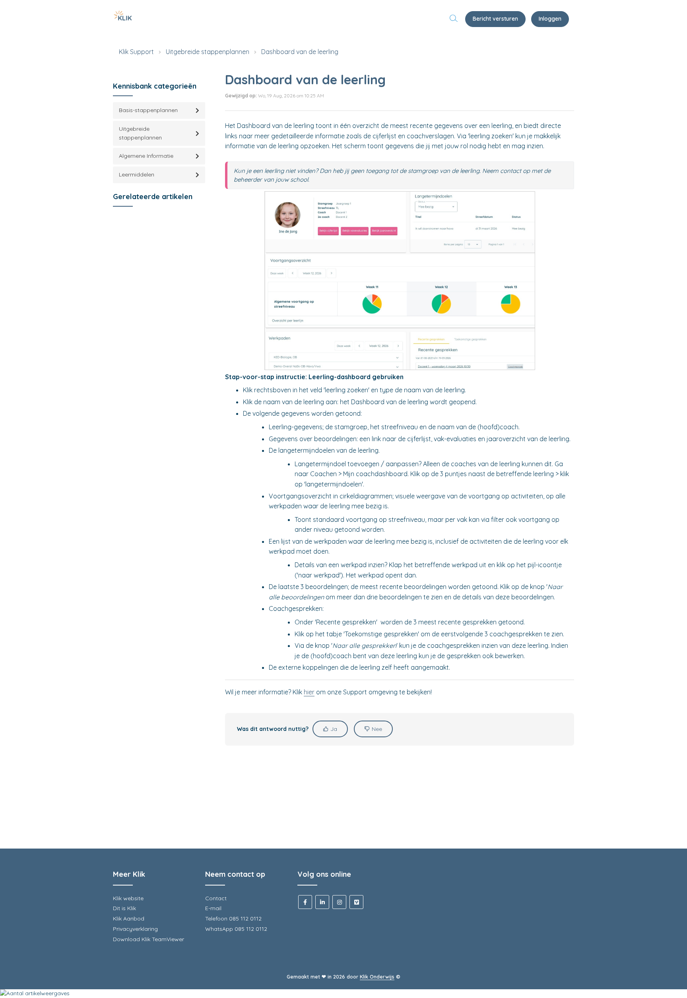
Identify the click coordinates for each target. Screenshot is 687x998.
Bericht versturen (495, 18)
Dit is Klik (124, 908)
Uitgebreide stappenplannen (207, 52)
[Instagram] (339, 902)
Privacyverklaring (135, 928)
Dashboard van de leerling (299, 52)
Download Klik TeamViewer (148, 939)
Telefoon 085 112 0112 (233, 918)
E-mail (213, 908)
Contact (216, 898)
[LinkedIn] (322, 902)
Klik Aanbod (128, 918)
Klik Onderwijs (377, 976)
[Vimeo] (356, 902)
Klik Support (136, 52)
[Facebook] (305, 902)
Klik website (128, 898)
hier (309, 692)
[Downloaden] (328, 405)
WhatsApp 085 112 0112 (236, 928)
